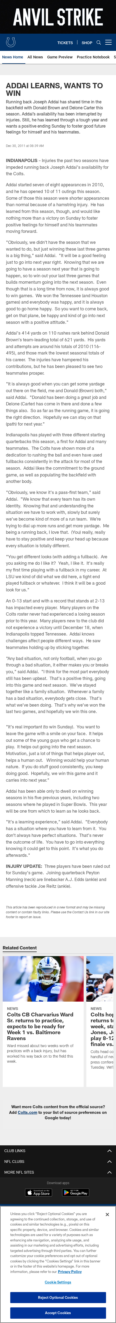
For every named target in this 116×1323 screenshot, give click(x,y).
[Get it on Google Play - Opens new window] (75, 1195)
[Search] (99, 42)
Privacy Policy (70, 1271)
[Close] (107, 1214)
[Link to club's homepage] (10, 40)
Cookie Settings (58, 1282)
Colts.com (27, 1112)
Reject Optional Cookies (58, 1297)
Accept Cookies (58, 1313)
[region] (58, 1264)
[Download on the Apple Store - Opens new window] (38, 1193)
